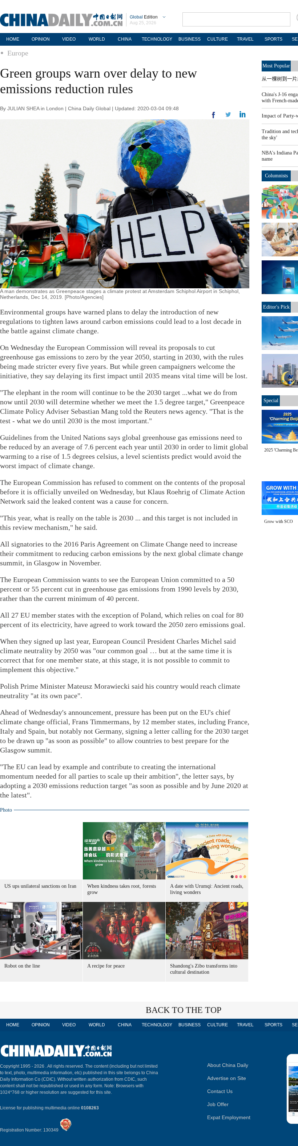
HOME (12, 39)
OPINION (41, 39)
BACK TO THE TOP (183, 1010)
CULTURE (217, 39)
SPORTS (273, 39)
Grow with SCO (278, 521)
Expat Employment (228, 1117)
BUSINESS (189, 39)
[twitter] (242, 116)
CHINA (125, 39)
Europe (17, 53)
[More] (213, 117)
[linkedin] (228, 116)
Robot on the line (22, 966)
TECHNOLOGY (157, 39)
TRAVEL (245, 39)
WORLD (97, 39)
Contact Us (220, 1091)
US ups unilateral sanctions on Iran (40, 886)
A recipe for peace (106, 966)
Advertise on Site (226, 1078)
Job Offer (218, 1104)
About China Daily (227, 1065)
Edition (144, 17)
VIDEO (69, 39)
